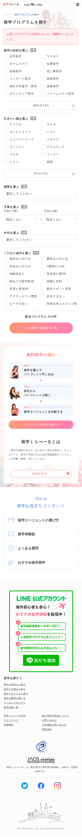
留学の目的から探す (15, 684)
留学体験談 (26, 534)
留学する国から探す (15, 689)
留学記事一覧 (11, 707)
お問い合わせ (49, 720)
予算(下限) (10, 211)
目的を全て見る (41, 105)
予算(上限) (50, 211)
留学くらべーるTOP (15, 715)
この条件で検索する (38, 328)
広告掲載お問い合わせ (54, 724)
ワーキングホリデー (15, 702)
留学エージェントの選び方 (38, 520)
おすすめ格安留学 (31, 562)
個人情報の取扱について (55, 715)
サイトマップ (11, 720)
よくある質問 (28, 548)
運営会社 (47, 729)
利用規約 (9, 724)
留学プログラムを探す (16, 693)
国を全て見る (41, 173)
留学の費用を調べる (15, 698)
